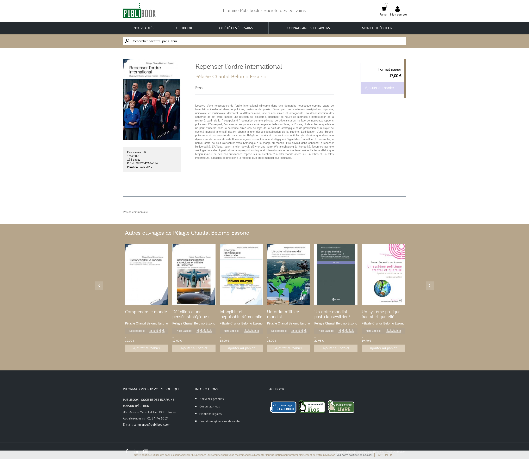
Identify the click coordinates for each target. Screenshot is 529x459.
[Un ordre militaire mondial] (288, 274)
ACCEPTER (385, 455)
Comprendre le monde (146, 311)
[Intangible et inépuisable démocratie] (241, 274)
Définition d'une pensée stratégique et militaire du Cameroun (192, 316)
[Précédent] (99, 285)
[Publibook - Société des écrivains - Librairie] (139, 10)
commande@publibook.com (151, 425)
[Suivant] (430, 285)
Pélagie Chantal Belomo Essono (230, 76)
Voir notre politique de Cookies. (354, 455)
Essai (199, 88)
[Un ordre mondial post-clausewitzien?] (335, 274)
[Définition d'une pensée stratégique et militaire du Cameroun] (194, 274)
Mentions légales (210, 414)
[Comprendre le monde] (146, 274)
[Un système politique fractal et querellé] (383, 274)
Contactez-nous (209, 406)
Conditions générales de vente (219, 421)
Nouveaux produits (211, 399)
